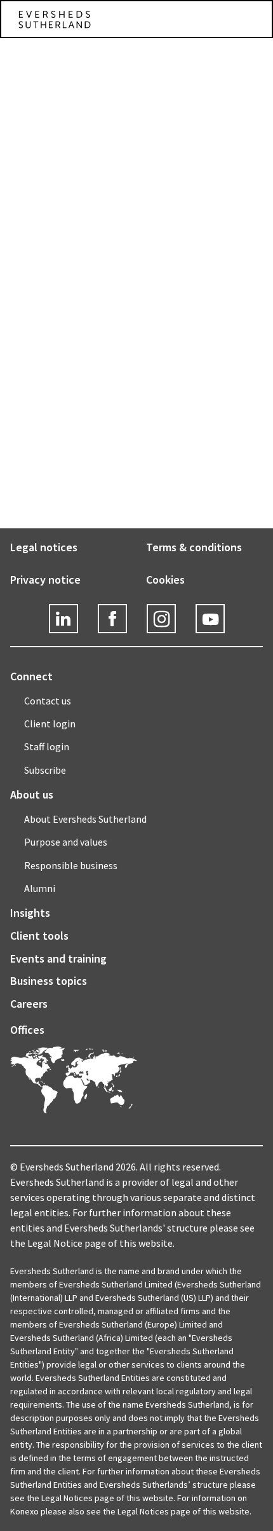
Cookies (165, 579)
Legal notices (43, 547)
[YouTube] (211, 629)
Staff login (46, 746)
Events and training (58, 958)
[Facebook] (113, 629)
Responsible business (70, 865)
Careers (29, 1003)
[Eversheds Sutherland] (53, 20)
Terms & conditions (194, 547)
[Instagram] (160, 626)
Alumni (39, 888)
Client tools (39, 935)
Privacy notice (45, 579)
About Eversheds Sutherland (85, 819)
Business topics (48, 980)
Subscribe (45, 770)
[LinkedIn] (64, 629)
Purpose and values (65, 841)
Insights (30, 912)
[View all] (42, 227)
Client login (50, 723)
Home (83, 226)
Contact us (47, 700)
